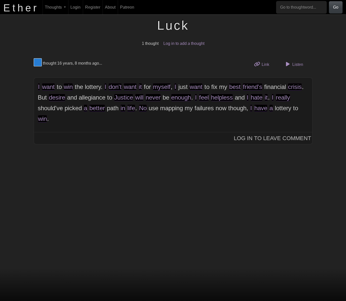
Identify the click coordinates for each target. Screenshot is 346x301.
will (139, 97)
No (143, 108)
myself (161, 86)
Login (75, 7)
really (283, 97)
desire (57, 97)
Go (335, 7)
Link (267, 64)
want (48, 86)
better (97, 108)
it (140, 86)
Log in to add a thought (183, 43)
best (235, 86)
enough (181, 97)
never (153, 97)
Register (92, 7)
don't (115, 86)
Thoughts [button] (54, 7)
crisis (295, 86)
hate (256, 97)
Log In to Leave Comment (272, 138)
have (260, 108)
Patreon (127, 7)
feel (204, 97)
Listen (297, 64)
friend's (252, 86)
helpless (222, 97)
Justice (123, 97)
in (123, 108)
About (110, 7)
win (68, 86)
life (131, 108)
